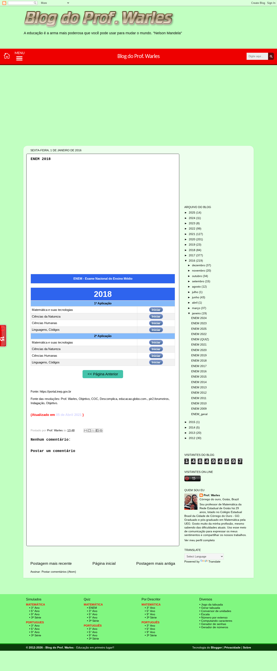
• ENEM (92, 607)
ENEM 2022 (199, 334)
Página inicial (104, 563)
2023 (192, 223)
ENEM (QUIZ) (200, 339)
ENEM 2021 (199, 344)
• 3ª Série (35, 617)
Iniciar (156, 309)
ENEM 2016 (199, 371)
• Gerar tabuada (209, 607)
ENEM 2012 (199, 392)
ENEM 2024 (199, 318)
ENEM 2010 (199, 403)
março (196, 308)
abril (195, 302)
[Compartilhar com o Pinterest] (101, 430)
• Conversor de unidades (215, 611)
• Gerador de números (213, 627)
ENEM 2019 (199, 355)
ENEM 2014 (199, 382)
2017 (192, 255)
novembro (199, 270)
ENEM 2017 (199, 366)
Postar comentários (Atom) (59, 571)
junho (196, 297)
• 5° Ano (34, 611)
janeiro (197, 313)
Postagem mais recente (51, 563)
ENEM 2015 (199, 376)
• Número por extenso (213, 617)
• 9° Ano (34, 614)
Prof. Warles (212, 495)
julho (195, 292)
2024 (192, 218)
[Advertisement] (125, 119)
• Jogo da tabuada (211, 604)
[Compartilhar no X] (93, 430)
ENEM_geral (199, 414)
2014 (192, 427)
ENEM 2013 (199, 387)
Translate (214, 561)
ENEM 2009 (199, 408)
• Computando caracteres (215, 620)
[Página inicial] (7, 56)
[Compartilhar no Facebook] (97, 430)
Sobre (247, 647)
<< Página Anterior (103, 374)
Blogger (216, 647)
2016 (192, 260)
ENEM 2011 (198, 398)
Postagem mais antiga (155, 563)
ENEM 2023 (199, 323)
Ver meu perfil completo (199, 540)
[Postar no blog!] (89, 430)
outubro (197, 276)
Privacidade (232, 647)
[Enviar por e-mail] (86, 430)
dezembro (199, 265)
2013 (192, 432)
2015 (192, 422)
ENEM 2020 (199, 350)
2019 (192, 244)
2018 (192, 250)
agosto (197, 286)
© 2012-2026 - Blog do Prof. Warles (50, 647)
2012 (192, 438)
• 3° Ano (34, 607)
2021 (192, 234)
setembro (198, 281)
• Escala (204, 614)
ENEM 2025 (199, 328)
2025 (192, 212)
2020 (192, 239)
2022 (192, 228)
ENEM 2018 (199, 360)
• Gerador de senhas (212, 624)
